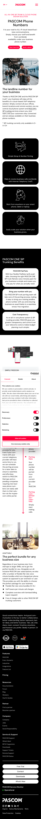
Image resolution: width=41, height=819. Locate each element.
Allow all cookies (20, 438)
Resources (6, 682)
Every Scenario (7, 660)
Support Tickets (7, 750)
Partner (5, 704)
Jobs (4, 723)
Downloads (6, 747)
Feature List (6, 669)
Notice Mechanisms (16, 809)
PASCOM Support (8, 738)
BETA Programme (8, 744)
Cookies (18, 813)
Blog (4, 692)
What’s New (20, 781)
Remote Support (8, 753)
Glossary (5, 695)
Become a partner (8, 710)
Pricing (5, 675)
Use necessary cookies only (20, 444)
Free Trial (20, 766)
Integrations (6, 666)
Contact (20, 771)
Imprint (5, 809)
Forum (4, 689)
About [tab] (34, 379)
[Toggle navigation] (37, 5)
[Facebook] (6, 806)
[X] (12, 806)
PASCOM (5, 657)
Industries (5, 663)
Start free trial (14, 47)
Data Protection (7, 813)
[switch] (36, 418)
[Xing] (18, 806)
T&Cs (26, 809)
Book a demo (27, 47)
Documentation (7, 686)
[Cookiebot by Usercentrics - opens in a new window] (30, 374)
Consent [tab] (7, 379)
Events (4, 726)
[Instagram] (3, 806)
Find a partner (7, 707)
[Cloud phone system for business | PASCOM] (20, 4)
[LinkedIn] (15, 806)
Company (6, 716)
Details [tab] (20, 379)
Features (6, 653)
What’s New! (6, 741)
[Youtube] (9, 806)
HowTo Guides (7, 698)
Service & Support (10, 734)
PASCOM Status (7, 756)
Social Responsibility (9, 729)
